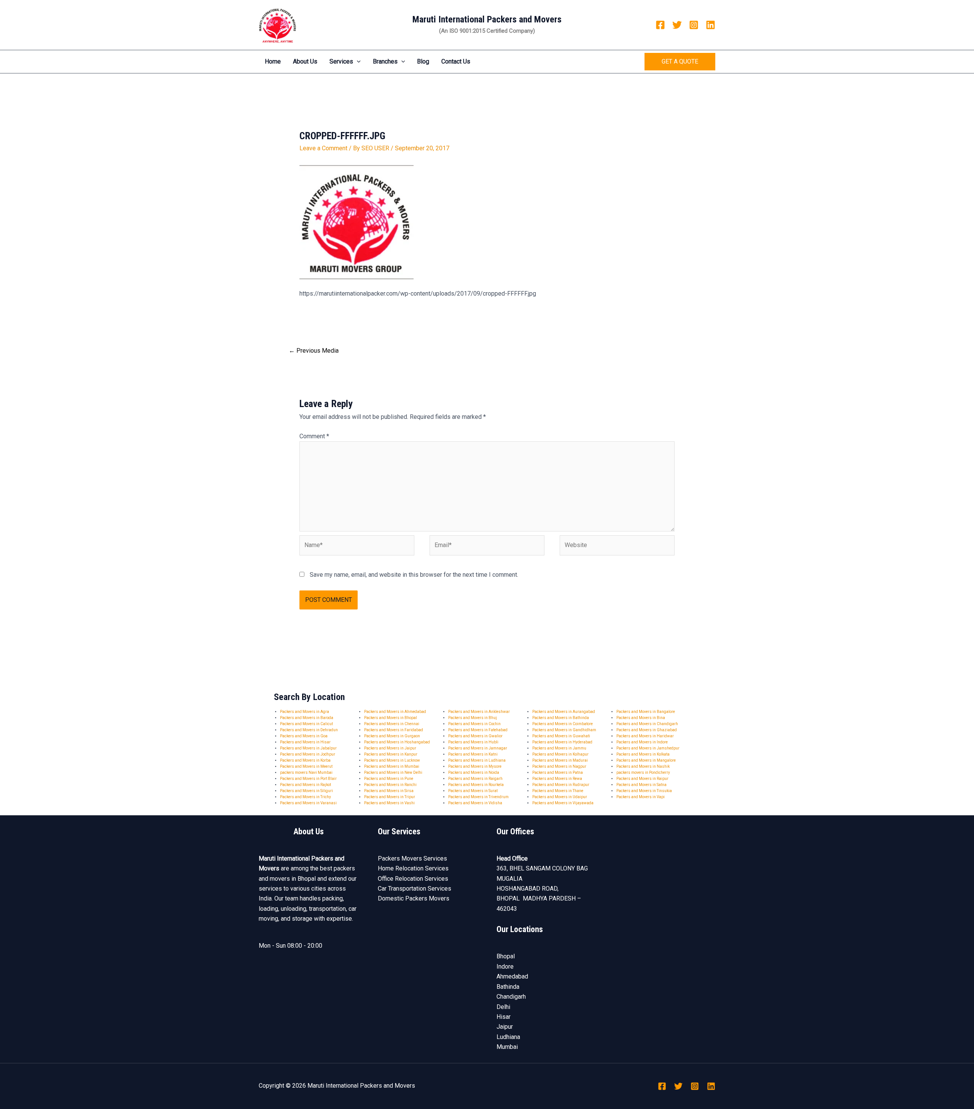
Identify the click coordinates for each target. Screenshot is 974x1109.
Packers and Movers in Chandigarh (647, 724)
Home (273, 61)
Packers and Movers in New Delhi (393, 772)
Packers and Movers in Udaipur (559, 797)
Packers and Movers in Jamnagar (477, 748)
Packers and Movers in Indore (642, 742)
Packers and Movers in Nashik (643, 766)
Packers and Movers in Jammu (559, 748)
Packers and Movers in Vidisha (475, 803)
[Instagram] (694, 25)
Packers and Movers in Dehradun (309, 730)
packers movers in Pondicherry (643, 772)
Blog (423, 61)
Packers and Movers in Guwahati (561, 736)
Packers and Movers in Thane (557, 791)
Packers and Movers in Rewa (557, 778)
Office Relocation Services (413, 878)
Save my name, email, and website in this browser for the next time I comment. (414, 574)
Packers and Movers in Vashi (389, 803)
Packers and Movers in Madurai (560, 760)
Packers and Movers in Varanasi (308, 803)
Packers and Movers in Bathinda (560, 718)
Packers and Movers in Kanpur (390, 754)
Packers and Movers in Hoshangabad (397, 742)
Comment (314, 436)
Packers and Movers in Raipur (642, 778)
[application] (357, 61)
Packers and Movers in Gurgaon (392, 736)
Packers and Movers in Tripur (389, 797)
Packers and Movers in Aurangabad (563, 712)
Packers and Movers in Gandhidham (564, 730)
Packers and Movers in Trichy (305, 797)
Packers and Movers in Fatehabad (478, 730)
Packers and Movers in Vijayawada (563, 803)
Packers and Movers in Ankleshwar (479, 712)
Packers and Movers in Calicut (306, 724)
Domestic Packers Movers (413, 898)
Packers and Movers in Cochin (474, 724)
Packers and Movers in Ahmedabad (395, 712)
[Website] (617, 547)
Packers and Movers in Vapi (640, 797)
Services (341, 61)
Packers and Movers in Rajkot (305, 785)
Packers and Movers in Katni (473, 754)
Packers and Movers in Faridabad (393, 730)
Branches (385, 61)
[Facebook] (660, 25)
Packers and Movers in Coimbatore (562, 724)
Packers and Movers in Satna (641, 785)
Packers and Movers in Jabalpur (308, 748)
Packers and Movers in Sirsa (389, 791)
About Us (305, 61)
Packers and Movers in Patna (557, 772)
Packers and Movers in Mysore (474, 766)
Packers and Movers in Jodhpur (307, 754)
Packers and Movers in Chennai (391, 724)
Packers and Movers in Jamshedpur (648, 748)
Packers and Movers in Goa (304, 736)
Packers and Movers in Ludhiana (477, 760)
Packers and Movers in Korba (305, 760)
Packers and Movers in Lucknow (392, 760)
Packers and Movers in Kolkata (643, 754)
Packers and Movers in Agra (304, 712)
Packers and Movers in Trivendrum (478, 797)
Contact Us (455, 61)
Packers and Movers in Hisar (305, 742)
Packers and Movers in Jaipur (390, 748)
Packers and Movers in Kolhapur (560, 754)
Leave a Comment (323, 148)
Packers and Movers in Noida (473, 772)
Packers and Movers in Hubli (473, 742)
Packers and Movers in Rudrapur (560, 785)
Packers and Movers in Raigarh (475, 778)
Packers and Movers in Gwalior (475, 736)
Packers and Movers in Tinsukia (644, 791)
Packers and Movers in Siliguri (306, 791)
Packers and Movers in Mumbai (391, 766)
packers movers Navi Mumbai (306, 772)
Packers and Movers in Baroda (306, 718)
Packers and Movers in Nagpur (559, 766)
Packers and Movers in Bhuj (472, 718)
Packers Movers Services (412, 858)
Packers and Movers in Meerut (306, 766)
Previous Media (314, 350)
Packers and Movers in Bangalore (645, 712)
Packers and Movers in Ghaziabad (646, 730)
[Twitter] (677, 25)
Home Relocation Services (413, 868)
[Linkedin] (710, 25)
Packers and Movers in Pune (388, 778)
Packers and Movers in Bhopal (390, 718)
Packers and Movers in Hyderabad (562, 742)
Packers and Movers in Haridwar (645, 736)
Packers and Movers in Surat (473, 791)
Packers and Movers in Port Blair (308, 778)
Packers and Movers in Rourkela (476, 785)
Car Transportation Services (414, 888)
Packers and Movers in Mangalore (646, 760)
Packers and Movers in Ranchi (390, 785)
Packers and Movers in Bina (640, 718)
